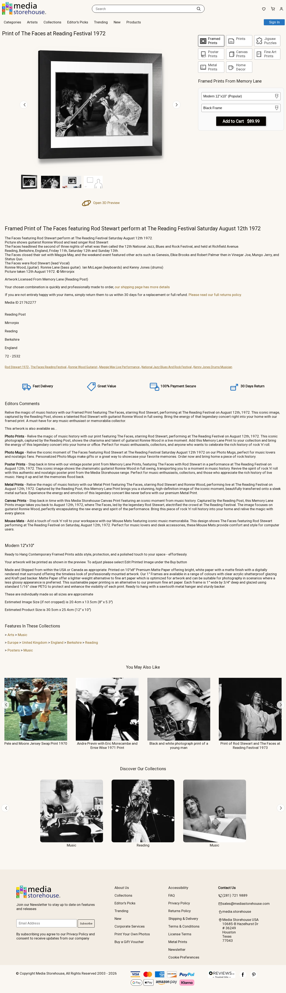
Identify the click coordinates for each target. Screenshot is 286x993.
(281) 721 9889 (234, 895)
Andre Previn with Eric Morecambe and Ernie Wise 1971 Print (107, 745)
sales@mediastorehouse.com (246, 903)
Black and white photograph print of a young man (178, 745)
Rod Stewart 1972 (17, 367)
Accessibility (178, 888)
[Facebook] (243, 977)
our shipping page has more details (142, 287)
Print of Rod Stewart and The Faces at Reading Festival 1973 (250, 745)
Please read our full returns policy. (215, 295)
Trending (101, 22)
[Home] (28, 13)
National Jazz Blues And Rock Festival (167, 367)
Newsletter (177, 949)
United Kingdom (34, 642)
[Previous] (24, 105)
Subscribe (86, 923)
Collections (52, 22)
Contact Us (227, 888)
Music (22, 635)
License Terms (179, 934)
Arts (11, 635)
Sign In (274, 22)
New (117, 22)
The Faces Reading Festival (48, 367)
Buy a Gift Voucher (129, 942)
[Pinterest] (253, 977)
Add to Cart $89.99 (241, 121)
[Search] (198, 8)
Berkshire (74, 642)
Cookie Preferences (183, 957)
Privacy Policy (179, 903)
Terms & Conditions (184, 926)
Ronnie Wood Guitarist (82, 367)
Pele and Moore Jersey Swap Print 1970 (35, 743)
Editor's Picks (77, 22)
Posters (14, 650)
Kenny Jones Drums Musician (212, 367)
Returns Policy (179, 911)
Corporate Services (130, 926)
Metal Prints (177, 942)
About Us (122, 888)
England (57, 642)
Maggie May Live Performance (119, 367)
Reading (91, 642)
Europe (13, 642)
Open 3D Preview (106, 203)
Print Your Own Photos (132, 934)
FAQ (171, 895)
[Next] (176, 105)
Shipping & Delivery (183, 919)
